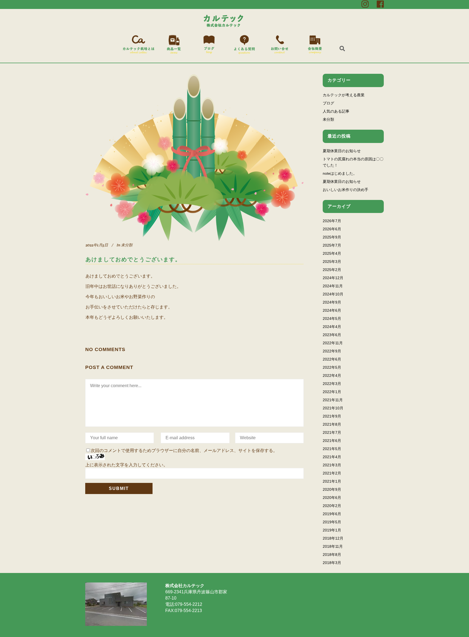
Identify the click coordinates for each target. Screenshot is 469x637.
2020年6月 (332, 497)
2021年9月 (332, 416)
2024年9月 (332, 302)
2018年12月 (333, 538)
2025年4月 (332, 253)
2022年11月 (333, 343)
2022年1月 (332, 392)
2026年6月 (332, 229)
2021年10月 (333, 408)
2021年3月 (332, 465)
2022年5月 (332, 367)
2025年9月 (332, 237)
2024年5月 (332, 318)
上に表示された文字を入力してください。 (126, 465)
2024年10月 (333, 294)
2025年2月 (332, 269)
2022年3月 (332, 383)
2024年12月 (333, 278)
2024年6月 (332, 310)
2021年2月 (332, 473)
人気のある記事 (336, 111)
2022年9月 (332, 351)
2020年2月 (332, 506)
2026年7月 (332, 221)
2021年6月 (332, 440)
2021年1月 (332, 481)
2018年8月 (332, 554)
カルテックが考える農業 (344, 95)
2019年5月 (332, 522)
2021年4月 (332, 457)
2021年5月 (332, 449)
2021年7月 (332, 432)
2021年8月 (332, 424)
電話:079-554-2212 (183, 604)
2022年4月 (332, 375)
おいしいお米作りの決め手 (345, 189)
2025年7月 (332, 245)
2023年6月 (332, 335)
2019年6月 (332, 514)
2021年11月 (333, 400)
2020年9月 (332, 489)
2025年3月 (332, 261)
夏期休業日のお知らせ (342, 151)
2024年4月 (332, 326)
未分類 (126, 245)
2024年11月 (333, 286)
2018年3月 (332, 562)
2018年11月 (333, 546)
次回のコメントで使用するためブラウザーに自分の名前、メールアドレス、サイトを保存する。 (184, 450)
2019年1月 (332, 530)
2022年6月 (332, 359)
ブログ (328, 103)
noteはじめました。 (340, 173)
